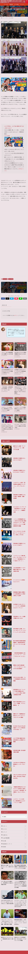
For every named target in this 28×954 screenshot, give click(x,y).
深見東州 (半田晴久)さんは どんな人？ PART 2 (19, 471)
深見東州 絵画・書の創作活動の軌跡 (19, 751)
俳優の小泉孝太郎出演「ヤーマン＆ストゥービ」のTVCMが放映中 (19, 666)
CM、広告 (5, 13)
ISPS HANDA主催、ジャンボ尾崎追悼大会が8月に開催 (19, 679)
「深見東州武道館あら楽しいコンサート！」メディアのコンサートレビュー (19, 655)
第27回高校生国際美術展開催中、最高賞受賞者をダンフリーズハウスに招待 (19, 643)
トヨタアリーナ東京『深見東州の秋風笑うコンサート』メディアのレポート (19, 485)
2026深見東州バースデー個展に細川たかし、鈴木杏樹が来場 (19, 569)
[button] (3, 298)
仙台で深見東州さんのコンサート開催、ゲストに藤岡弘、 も (19, 703)
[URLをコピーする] (25, 298)
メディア (5, 832)
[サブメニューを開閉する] (25, 826)
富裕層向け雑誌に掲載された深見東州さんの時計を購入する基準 (19, 593)
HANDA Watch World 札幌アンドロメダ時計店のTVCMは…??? (19, 727)
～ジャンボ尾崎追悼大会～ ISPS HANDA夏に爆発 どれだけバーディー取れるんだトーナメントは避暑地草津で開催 (19, 522)
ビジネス (5, 829)
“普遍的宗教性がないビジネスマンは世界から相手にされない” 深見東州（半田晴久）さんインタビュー (19, 790)
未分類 (4, 841)
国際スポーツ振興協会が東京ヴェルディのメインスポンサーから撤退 (19, 715)
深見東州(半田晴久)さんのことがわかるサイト (11, 1)
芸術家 (4, 846)
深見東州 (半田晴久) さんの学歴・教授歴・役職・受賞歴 (19, 496)
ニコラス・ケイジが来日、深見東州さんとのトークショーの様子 (19, 800)
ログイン (16, 315)
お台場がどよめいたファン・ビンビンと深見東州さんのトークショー (19, 606)
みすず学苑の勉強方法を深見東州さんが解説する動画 (19, 739)
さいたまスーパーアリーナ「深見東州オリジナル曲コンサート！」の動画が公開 (19, 509)
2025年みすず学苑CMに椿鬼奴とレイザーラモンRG (19, 764)
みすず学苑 (10, 13)
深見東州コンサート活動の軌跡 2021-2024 (19, 617)
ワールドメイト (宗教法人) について (19, 580)
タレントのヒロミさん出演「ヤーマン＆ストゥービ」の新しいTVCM (19, 532)
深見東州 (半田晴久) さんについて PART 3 (19, 544)
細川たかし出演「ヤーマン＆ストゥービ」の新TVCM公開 (19, 447)
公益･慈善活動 (6, 838)
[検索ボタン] (24, 1)
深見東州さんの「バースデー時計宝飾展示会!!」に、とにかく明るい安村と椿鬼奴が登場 (19, 692)
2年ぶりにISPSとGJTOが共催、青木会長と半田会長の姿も (19, 776)
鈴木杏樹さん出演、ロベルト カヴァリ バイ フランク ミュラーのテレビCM (19, 630)
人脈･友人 (5, 835)
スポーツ (5, 826)
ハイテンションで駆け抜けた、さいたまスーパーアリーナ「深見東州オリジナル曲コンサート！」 (19, 558)
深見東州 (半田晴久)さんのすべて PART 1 (19, 459)
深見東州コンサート (7, 844)
